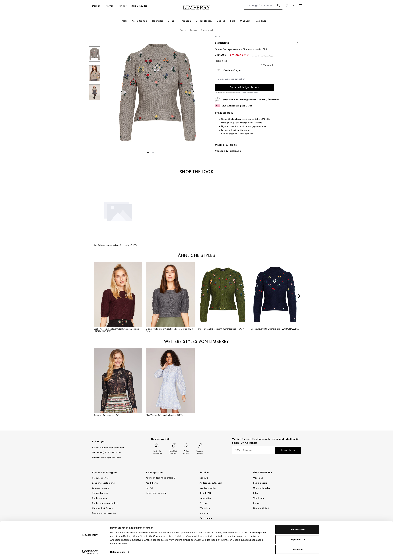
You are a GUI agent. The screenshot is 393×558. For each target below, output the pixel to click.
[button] (244, 70)
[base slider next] (299, 296)
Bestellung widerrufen (104, 513)
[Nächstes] (194, 92)
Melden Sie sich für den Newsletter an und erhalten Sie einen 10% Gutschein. (265, 441)
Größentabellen (208, 488)
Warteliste (205, 508)
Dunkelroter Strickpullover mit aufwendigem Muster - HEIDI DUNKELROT (117, 330)
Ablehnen (297, 549)
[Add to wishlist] (296, 43)
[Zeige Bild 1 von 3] (148, 152)
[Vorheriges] (121, 92)
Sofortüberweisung (156, 493)
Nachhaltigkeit (261, 508)
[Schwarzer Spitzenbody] (118, 380)
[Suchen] (278, 5)
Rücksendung (99, 498)
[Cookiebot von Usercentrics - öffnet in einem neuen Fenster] (89, 552)
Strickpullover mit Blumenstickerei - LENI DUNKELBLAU (275, 329)
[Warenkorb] (300, 6)
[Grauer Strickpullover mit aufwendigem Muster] (170, 294)
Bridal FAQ (205, 493)
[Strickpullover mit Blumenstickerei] (275, 294)
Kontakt (204, 478)
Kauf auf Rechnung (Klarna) (161, 478)
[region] (150, 94)
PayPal (149, 488)
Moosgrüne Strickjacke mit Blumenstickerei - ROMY (221, 329)
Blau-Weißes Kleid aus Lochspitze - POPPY (164, 415)
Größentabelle (267, 65)
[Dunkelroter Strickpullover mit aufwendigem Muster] (118, 294)
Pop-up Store (260, 483)
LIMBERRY (222, 42)
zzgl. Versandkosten (267, 56)
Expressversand (100, 488)
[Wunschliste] (286, 6)
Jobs (255, 493)
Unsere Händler (261, 488)
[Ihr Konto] (293, 6)
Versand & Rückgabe (105, 472)
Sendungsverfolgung (103, 483)
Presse (256, 503)
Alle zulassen (297, 529)
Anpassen (295, 539)
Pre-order (205, 503)
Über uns (258, 478)
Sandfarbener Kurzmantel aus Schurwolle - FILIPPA (115, 245)
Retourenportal (100, 478)
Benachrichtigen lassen (244, 87)
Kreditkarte (152, 483)
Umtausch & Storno (102, 508)
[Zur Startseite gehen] (196, 6)
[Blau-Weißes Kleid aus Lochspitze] (170, 380)
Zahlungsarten (154, 472)
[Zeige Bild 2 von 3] (150, 152)
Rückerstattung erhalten (105, 503)
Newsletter (205, 498)
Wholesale (259, 498)
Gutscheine (206, 518)
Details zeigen (117, 552)
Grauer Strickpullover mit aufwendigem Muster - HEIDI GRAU (169, 330)
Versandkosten (100, 493)
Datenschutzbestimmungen (226, 92)
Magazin (204, 513)
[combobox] (260, 5)
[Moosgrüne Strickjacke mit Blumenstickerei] (222, 294)
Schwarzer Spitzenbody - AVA (106, 415)
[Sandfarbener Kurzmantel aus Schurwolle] (118, 210)
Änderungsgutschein (211, 483)
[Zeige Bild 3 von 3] (153, 152)
